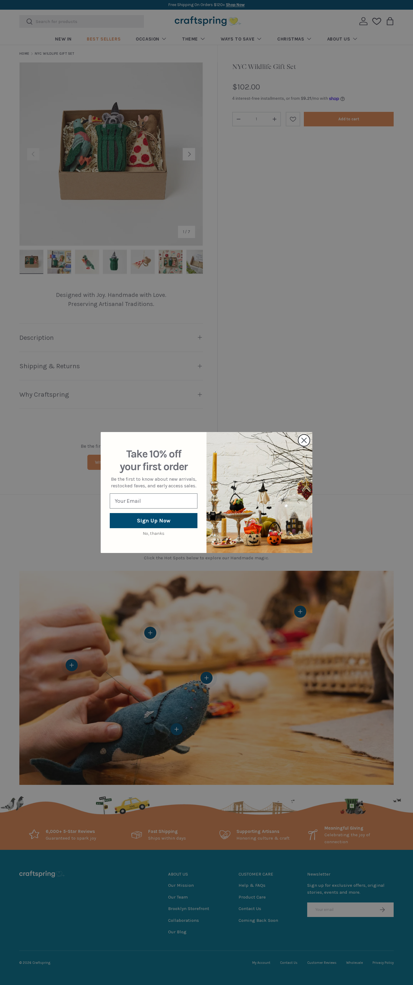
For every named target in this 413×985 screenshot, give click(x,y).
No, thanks (153, 533)
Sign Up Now (154, 520)
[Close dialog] (304, 440)
